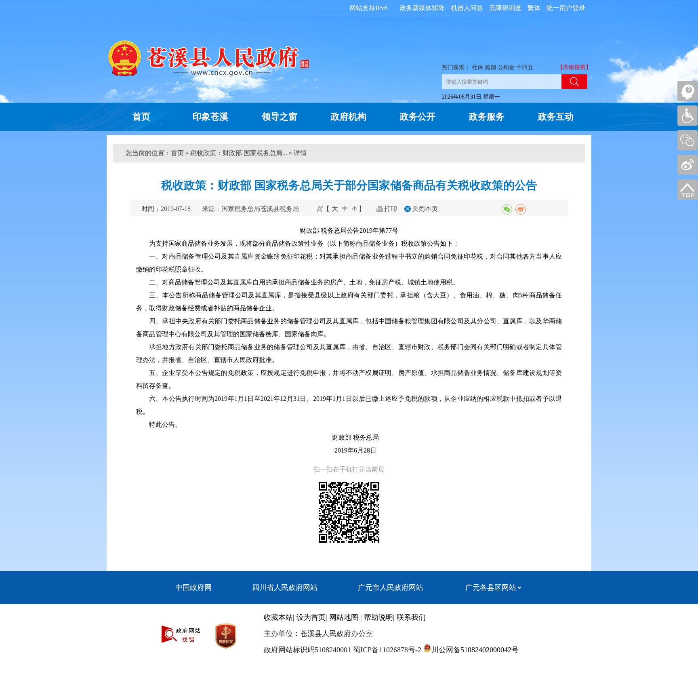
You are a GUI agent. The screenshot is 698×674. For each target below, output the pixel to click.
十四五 (524, 67)
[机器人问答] (687, 91)
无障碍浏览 (505, 7)
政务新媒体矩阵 (422, 7)
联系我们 (411, 617)
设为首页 (311, 617)
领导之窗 (279, 117)
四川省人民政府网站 (284, 587)
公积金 (506, 67)
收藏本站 (278, 617)
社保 (477, 67)
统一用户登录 (566, 7)
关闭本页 (425, 208)
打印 (390, 208)
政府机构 (348, 117)
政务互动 (556, 117)
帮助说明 (378, 617)
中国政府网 (193, 587)
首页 (141, 117)
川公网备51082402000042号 (475, 650)
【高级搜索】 (574, 67)
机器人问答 (467, 7)
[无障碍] (687, 115)
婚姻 (490, 67)
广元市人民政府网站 (390, 587)
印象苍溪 (210, 117)
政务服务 (487, 117)
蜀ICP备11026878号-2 (386, 650)
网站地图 (343, 617)
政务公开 (417, 117)
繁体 (534, 7)
